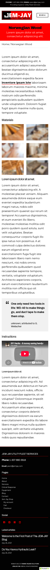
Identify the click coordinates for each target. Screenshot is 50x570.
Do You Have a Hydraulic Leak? (19, 549)
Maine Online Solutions (30, 563)
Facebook (4, 522)
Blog (4, 493)
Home (5, 44)
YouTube (19, 522)
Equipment (6, 490)
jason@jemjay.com (37, 2)
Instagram (14, 522)
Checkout (7, 508)
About (4, 481)
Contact (5, 496)
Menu (43, 15)
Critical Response (9, 487)
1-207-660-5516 (17, 2)
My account (8, 502)
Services (5, 484)
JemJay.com (16, 566)
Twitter (9, 522)
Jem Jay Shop (7, 499)
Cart (5, 505)
